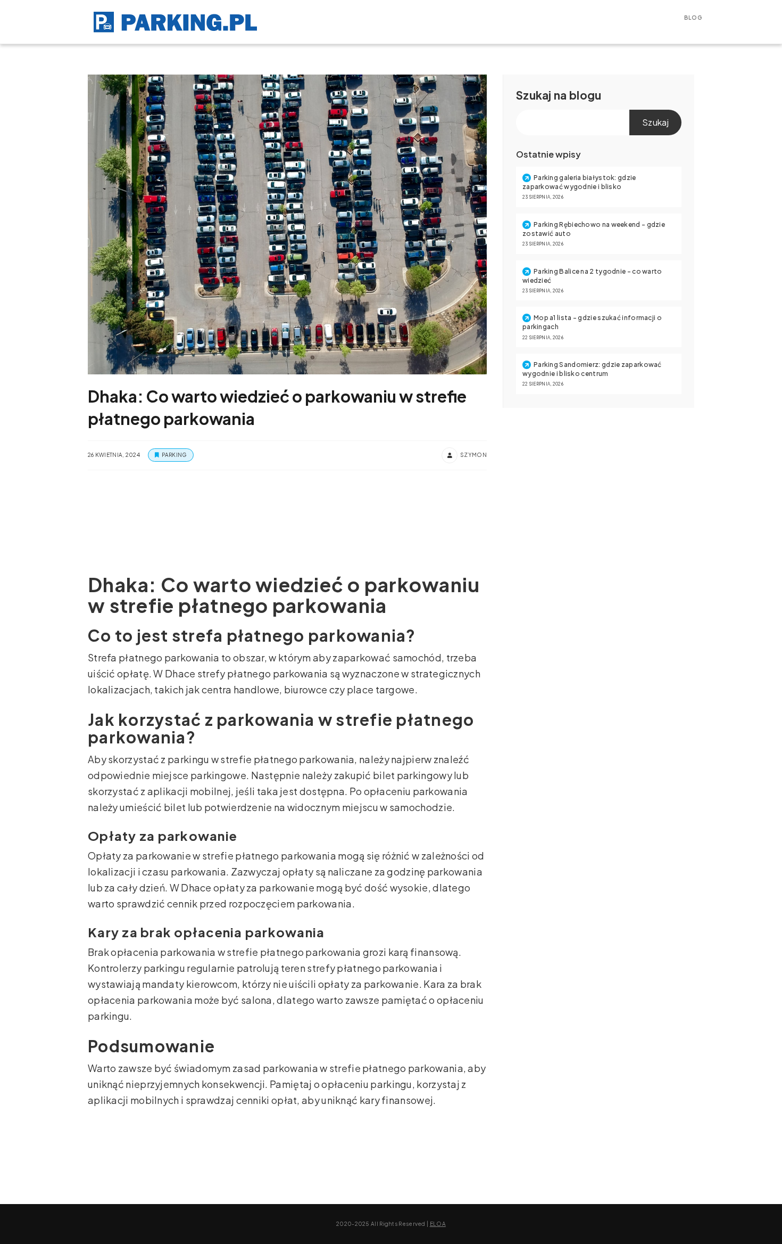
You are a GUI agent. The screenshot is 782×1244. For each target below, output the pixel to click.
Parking (174, 455)
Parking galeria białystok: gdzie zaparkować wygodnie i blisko (579, 182)
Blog (693, 17)
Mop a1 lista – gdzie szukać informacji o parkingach (592, 322)
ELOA (438, 1224)
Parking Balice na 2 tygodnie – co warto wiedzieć (592, 275)
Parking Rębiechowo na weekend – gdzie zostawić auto (593, 229)
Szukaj (534, 95)
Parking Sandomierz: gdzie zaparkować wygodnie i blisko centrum (592, 369)
